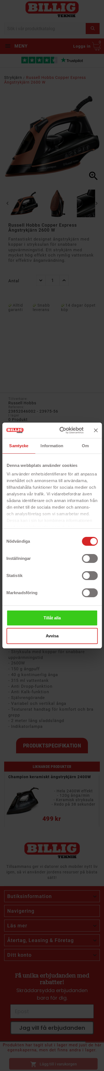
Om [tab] (85, 445)
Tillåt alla (52, 617)
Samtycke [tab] (18, 445)
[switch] (90, 558)
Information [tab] (51, 445)
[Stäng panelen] (96, 430)
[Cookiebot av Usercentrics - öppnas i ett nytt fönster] (61, 430)
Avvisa (52, 635)
